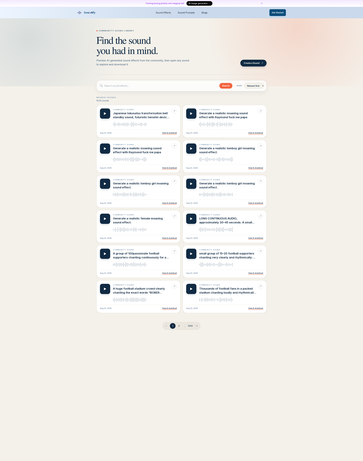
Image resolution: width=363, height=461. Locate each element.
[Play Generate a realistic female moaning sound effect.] (105, 219)
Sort (239, 86)
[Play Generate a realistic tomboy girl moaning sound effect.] (191, 148)
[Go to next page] (196, 326)
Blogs (204, 12)
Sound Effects (163, 12)
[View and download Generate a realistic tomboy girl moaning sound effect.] (260, 146)
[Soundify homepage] (86, 12)
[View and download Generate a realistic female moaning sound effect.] (174, 216)
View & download (169, 133)
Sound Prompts (186, 12)
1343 (190, 326)
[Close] (261, 3)
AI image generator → (199, 3)
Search (226, 85)
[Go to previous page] (166, 326)
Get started (277, 12)
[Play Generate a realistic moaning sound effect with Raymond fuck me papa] (191, 113)
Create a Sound (251, 63)
